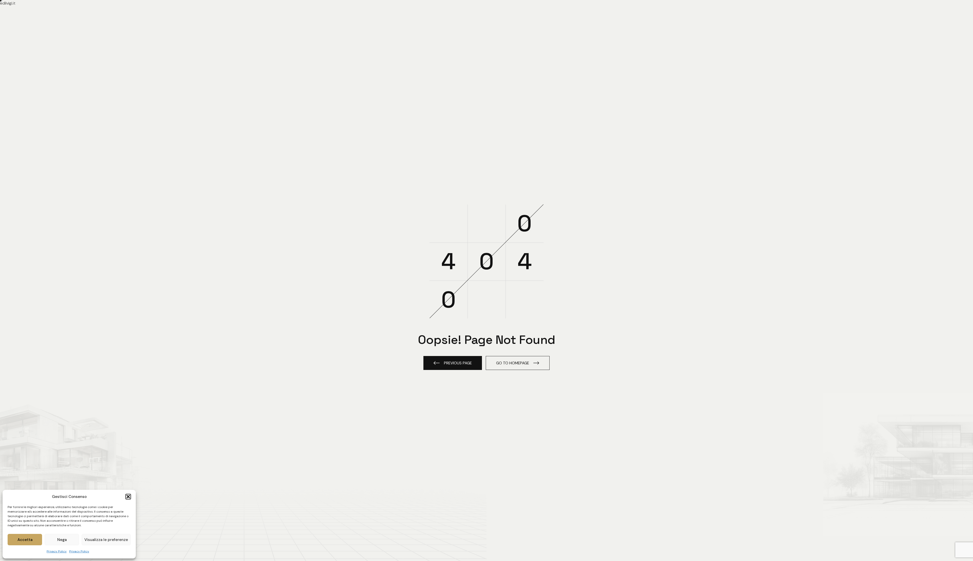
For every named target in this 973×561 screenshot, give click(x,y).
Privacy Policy (57, 551)
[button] (128, 496)
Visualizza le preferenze (106, 539)
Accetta (24, 539)
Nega (62, 539)
